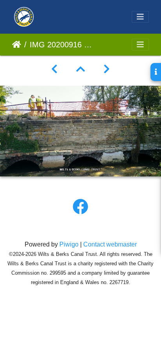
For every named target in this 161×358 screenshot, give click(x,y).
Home (16, 44)
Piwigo (69, 244)
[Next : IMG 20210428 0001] (106, 69)
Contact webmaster (110, 244)
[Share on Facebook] (80, 207)
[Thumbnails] (80, 69)
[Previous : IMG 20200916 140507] (54, 69)
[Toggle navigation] (140, 17)
